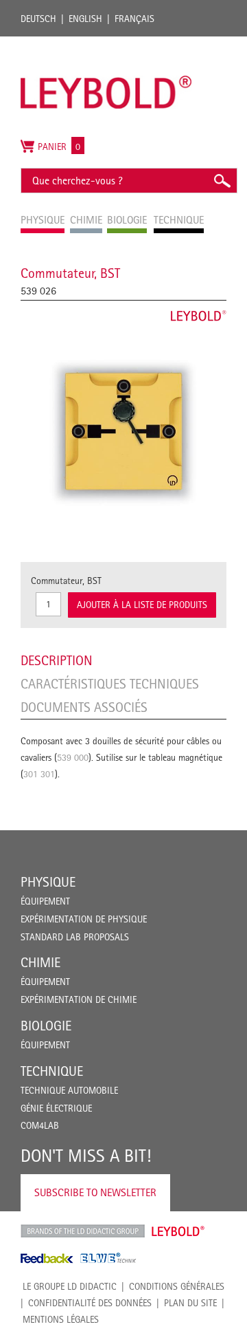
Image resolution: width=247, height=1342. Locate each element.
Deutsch (38, 18)
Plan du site (190, 1302)
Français (134, 18)
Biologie (46, 1025)
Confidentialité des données (90, 1302)
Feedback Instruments (47, 1258)
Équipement (45, 901)
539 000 (73, 757)
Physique (48, 882)
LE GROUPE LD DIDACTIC (70, 1286)
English (85, 18)
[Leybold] (106, 43)
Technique (52, 1071)
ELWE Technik (108, 1258)
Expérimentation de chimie (79, 999)
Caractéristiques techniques (110, 683)
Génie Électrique (56, 1108)
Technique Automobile (69, 1090)
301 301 (39, 773)
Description (57, 660)
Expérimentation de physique (84, 918)
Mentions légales (61, 1319)
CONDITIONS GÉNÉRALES (176, 1286)
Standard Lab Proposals (75, 936)
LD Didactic (83, 1231)
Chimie (40, 962)
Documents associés (84, 707)
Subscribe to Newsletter (95, 1192)
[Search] (222, 180)
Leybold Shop (178, 1231)
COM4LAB (40, 1125)
